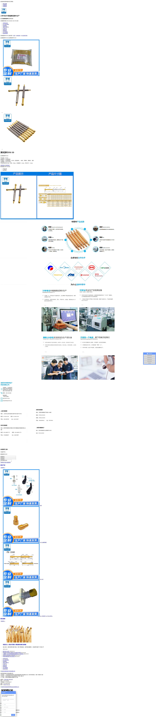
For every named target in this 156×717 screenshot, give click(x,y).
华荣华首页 (5, 23)
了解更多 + (2, 467)
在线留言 (5, 6)
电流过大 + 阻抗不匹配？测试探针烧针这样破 (14, 644)
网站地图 (5, 3)
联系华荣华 (5, 33)
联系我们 (5, 170)
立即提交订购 (3, 462)
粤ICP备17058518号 (8, 679)
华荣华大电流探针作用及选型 (9, 655)
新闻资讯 (5, 30)
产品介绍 (5, 168)
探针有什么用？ (6, 651)
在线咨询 (8, 462)
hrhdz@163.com (6, 684)
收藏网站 (5, 5)
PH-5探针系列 (24, 35)
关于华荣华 (5, 32)
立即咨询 (2, 165)
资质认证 (5, 29)
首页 (14, 35)
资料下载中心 (6, 26)
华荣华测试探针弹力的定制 (9, 656)
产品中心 (5, 28)
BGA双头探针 (6, 24)
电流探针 (5, 25)
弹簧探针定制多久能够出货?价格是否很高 (12, 652)
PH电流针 (18, 35)
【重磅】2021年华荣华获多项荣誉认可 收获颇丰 (13, 653)
